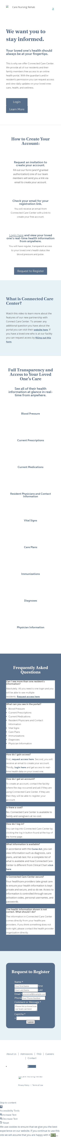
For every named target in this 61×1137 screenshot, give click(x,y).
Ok (53, 1135)
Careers (49, 1054)
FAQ (39, 1054)
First (40, 986)
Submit (30, 1022)
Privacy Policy (23, 1085)
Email (18, 994)
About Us (11, 1054)
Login (17, 102)
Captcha (20, 1014)
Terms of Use (37, 1085)
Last (40, 990)
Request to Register (30, 271)
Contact (32, 1058)
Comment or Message (28, 1002)
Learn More (16, 109)
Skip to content (8, 1102)
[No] (57, 1135)
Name (19, 982)
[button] (1, 1106)
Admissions (26, 1054)
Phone (18, 998)
